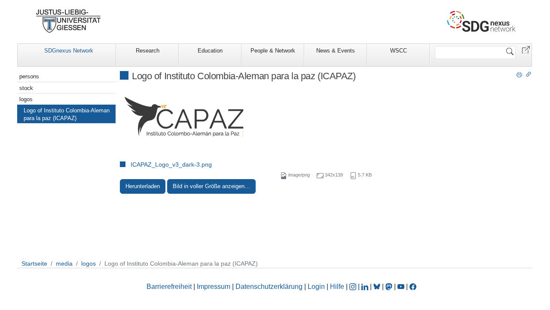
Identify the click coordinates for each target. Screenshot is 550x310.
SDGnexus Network (68, 50)
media (64, 263)
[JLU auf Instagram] (353, 286)
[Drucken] (519, 74)
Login (317, 286)
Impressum (213, 286)
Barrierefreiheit (169, 286)
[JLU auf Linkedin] (365, 286)
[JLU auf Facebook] (412, 286)
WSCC (398, 50)
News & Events (335, 50)
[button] (526, 49)
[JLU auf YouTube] (400, 286)
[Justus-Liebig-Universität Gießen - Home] (68, 21)
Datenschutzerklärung (268, 286)
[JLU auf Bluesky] (377, 286)
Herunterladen (142, 186)
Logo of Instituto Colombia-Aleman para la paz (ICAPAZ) (67, 114)
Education (210, 50)
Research (147, 50)
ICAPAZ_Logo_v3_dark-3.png (171, 164)
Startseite (34, 263)
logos (26, 99)
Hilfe (337, 286)
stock (26, 88)
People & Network (273, 50)
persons (29, 76)
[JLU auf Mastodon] (389, 286)
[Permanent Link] (528, 74)
